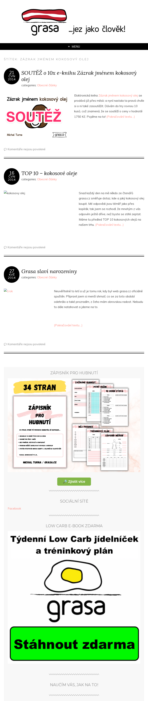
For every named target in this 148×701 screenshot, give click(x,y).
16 (11, 173)
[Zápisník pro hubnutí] (74, 471)
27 (11, 271)
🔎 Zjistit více (74, 482)
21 (11, 72)
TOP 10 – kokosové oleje (49, 173)
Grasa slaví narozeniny (49, 271)
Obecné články (47, 85)
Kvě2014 (12, 276)
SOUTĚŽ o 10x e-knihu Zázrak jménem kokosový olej (79, 75)
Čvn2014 (12, 77)
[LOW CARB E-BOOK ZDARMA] (74, 662)
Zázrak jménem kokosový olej (118, 95)
